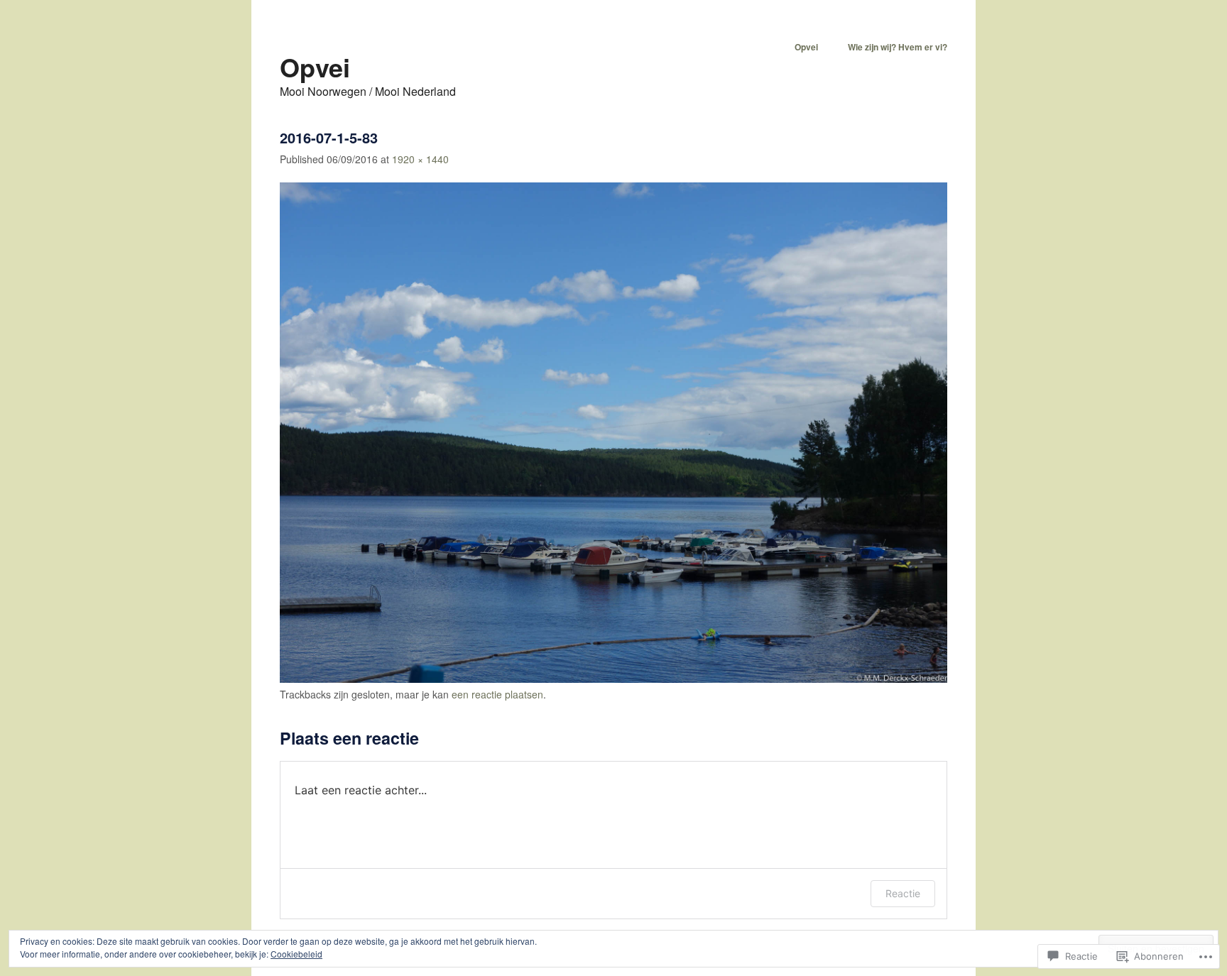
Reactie (902, 893)
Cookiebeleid (296, 954)
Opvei (315, 66)
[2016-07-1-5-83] (613, 678)
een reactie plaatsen (497, 694)
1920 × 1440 (420, 159)
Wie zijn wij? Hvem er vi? (897, 47)
